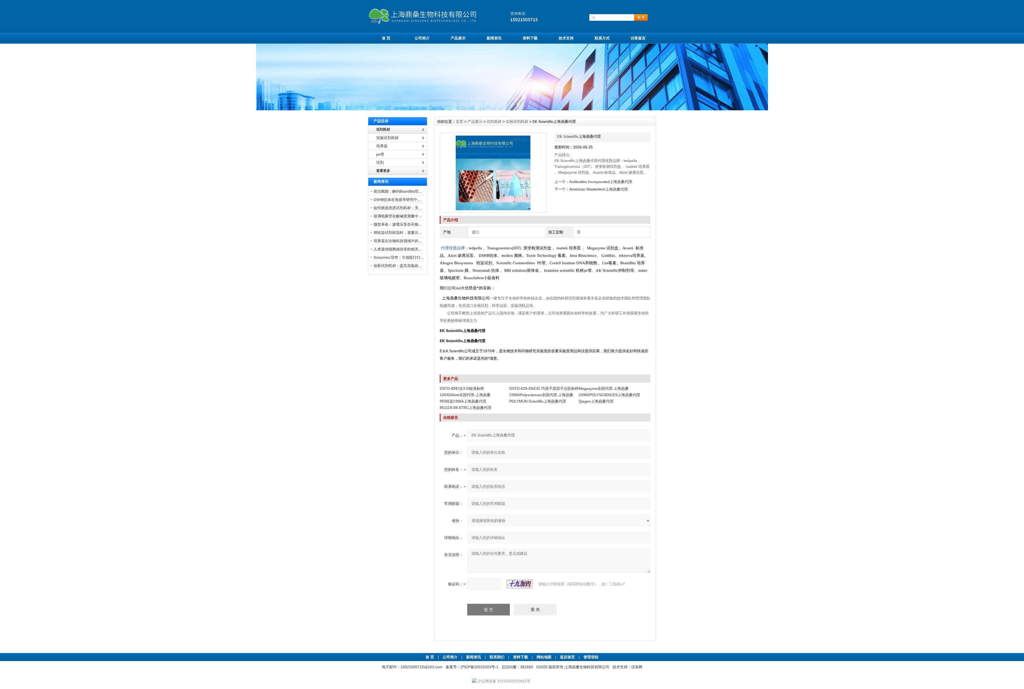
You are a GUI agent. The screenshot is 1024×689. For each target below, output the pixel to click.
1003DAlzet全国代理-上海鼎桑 (465, 395)
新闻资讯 (494, 38)
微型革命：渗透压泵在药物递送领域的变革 (409, 224)
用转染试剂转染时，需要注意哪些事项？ (407, 232)
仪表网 (636, 667)
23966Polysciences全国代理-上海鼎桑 (541, 395)
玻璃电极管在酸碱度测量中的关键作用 (405, 216)
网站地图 (544, 657)
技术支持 (566, 38)
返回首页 (568, 657)
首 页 (386, 38)
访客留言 (638, 38)
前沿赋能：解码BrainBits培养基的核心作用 (409, 191)
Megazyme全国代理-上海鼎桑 (604, 388)
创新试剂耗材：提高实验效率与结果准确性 (409, 266)
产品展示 (458, 38)
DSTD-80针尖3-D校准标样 (462, 388)
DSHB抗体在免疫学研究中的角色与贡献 (407, 199)
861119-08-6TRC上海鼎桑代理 (465, 408)
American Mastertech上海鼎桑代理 (598, 189)
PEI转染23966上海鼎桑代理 (463, 401)
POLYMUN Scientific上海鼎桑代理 (537, 401)
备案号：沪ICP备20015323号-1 (472, 667)
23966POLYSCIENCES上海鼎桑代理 (609, 395)
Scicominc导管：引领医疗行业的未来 (404, 257)
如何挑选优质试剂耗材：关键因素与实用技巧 (411, 208)
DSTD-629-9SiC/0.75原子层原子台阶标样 (544, 388)
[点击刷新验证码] (519, 584)
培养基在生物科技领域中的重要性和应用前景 (411, 241)
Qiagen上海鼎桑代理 (596, 401)
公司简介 (422, 38)
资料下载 (530, 38)
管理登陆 (590, 657)
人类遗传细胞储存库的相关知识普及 (403, 249)
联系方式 (602, 38)
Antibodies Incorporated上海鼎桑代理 (600, 182)
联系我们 (497, 657)
